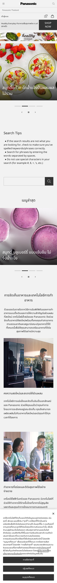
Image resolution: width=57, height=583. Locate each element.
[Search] (49, 181)
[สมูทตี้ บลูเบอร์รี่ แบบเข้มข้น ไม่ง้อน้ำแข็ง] (28, 236)
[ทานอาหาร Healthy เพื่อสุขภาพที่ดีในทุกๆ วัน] (28, 36)
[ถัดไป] (35, 112)
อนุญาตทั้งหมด (28, 577)
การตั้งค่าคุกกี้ (28, 559)
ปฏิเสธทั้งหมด (28, 568)
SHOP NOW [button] (48, 25)
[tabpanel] (28, 71)
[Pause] (28, 112)
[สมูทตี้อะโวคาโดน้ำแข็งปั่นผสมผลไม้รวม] (28, 71)
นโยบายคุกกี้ (43, 550)
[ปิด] (53, 513)
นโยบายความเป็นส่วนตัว (12, 553)
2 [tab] (25, 106)
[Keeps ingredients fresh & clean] (28, 363)
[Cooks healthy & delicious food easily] (28, 433)
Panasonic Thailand (10, 10)
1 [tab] (18, 106)
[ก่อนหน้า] (22, 112)
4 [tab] (39, 106)
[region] (28, 546)
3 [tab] (32, 106)
